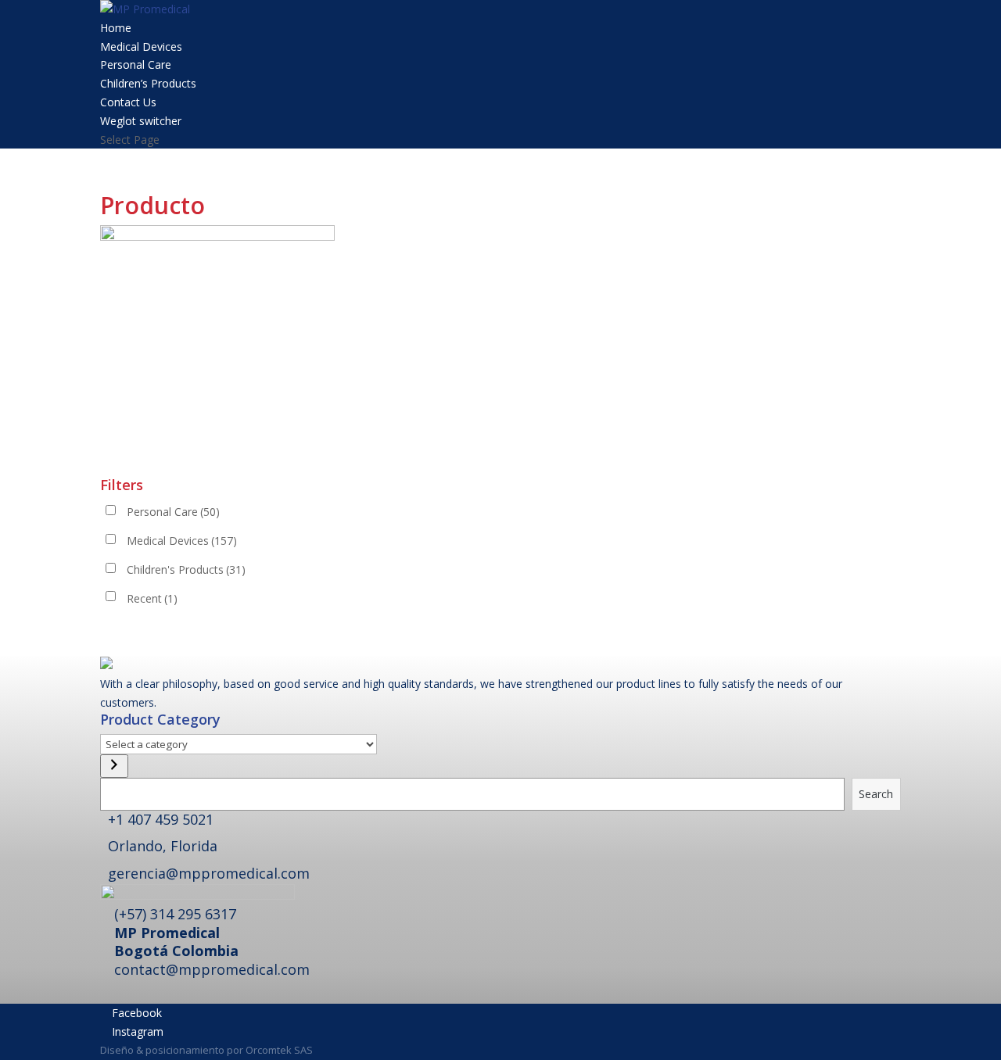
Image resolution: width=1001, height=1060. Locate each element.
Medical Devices (141, 46)
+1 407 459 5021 (160, 819)
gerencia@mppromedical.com (209, 873)
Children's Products (186, 569)
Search (876, 793)
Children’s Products (148, 83)
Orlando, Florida (162, 845)
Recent (152, 598)
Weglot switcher (140, 120)
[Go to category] (114, 766)
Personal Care (135, 64)
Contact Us (128, 102)
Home (115, 27)
